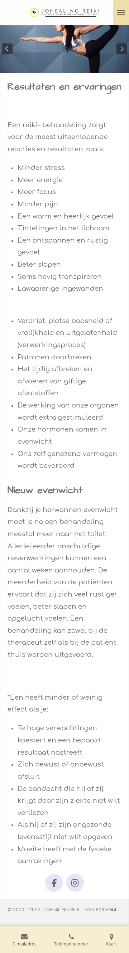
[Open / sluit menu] (121, 12)
